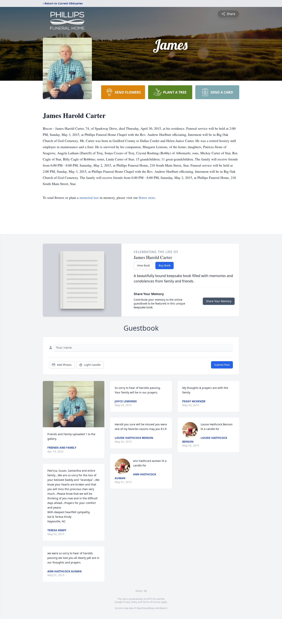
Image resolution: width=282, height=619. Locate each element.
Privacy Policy (130, 602)
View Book (143, 265)
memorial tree (89, 197)
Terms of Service (151, 602)
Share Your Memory (218, 301)
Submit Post (222, 365)
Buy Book (164, 265)
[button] (73, 404)
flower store (147, 197)
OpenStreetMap (145, 608)
